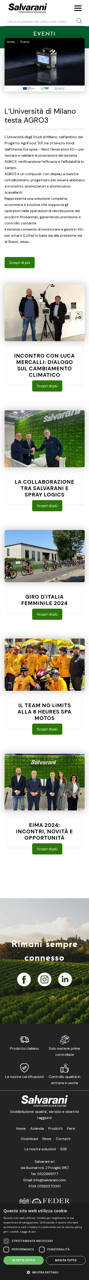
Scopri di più (19, 262)
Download (29, 1138)
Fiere (71, 1128)
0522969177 (47, 1173)
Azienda (37, 1128)
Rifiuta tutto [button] (66, 1260)
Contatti (63, 1138)
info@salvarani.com (50, 1180)
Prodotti (55, 1128)
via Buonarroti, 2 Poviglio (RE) (45, 1167)
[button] (44, 1272)
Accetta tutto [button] (23, 1260)
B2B (63, 1149)
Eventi (25, 42)
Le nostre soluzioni (40, 1149)
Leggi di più (28, 1231)
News (46, 1138)
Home (11, 42)
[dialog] (44, 1242)
